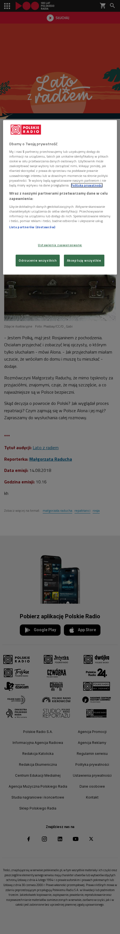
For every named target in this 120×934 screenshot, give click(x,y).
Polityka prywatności (87, 185)
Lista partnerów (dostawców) (32, 227)
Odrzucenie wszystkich (38, 260)
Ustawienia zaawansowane (60, 245)
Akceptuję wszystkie (84, 260)
